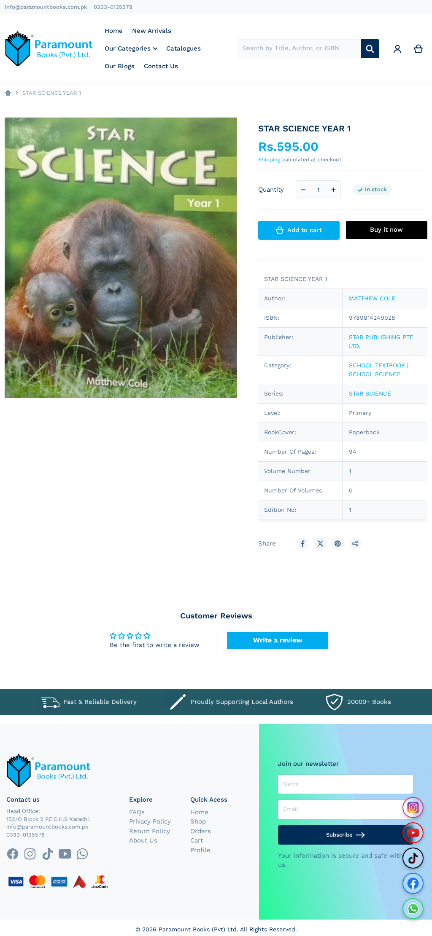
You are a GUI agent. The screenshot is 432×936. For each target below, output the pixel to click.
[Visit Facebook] (413, 883)
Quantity (271, 189)
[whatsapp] (82, 854)
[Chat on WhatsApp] (413, 908)
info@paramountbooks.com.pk (46, 7)
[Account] (397, 49)
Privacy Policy (150, 821)
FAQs (137, 812)
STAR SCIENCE (370, 393)
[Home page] (8, 93)
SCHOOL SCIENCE (375, 374)
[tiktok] (47, 854)
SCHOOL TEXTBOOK (377, 365)
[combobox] (299, 48)
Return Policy (149, 831)
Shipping (269, 159)
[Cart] (418, 49)
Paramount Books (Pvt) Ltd (198, 929)
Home (199, 812)
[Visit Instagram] (413, 807)
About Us (143, 840)
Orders (200, 831)
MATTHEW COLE (372, 298)
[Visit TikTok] (413, 858)
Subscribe (339, 835)
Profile (200, 850)
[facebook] (12, 854)
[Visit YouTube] (413, 832)
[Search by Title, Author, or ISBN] (370, 48)
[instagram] (30, 854)
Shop (198, 821)
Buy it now (386, 229)
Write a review (277, 640)
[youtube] (64, 854)
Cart (196, 840)
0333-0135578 (113, 7)
